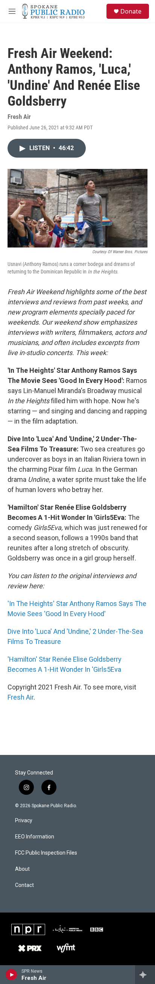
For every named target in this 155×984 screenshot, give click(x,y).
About (22, 869)
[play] (11, 974)
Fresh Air (20, 697)
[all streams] (145, 974)
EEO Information (34, 837)
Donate (130, 11)
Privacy (23, 820)
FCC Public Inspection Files (46, 853)
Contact (24, 885)
